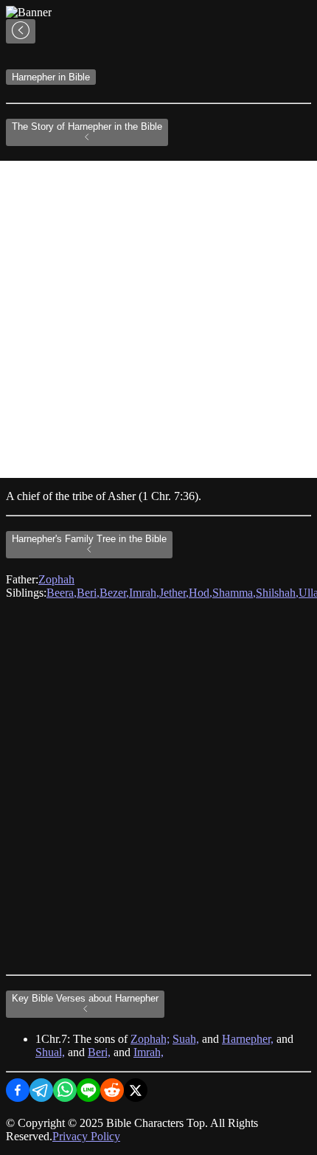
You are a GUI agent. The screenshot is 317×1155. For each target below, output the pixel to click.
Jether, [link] (174, 592)
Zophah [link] (56, 579)
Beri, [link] (88, 592)
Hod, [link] (200, 592)
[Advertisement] (158, 319)
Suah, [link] (186, 1039)
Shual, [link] (50, 1052)
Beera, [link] (61, 592)
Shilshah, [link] (277, 592)
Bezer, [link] (114, 592)
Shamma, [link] (234, 592)
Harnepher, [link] (248, 1039)
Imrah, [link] (144, 592)
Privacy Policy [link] (86, 1136)
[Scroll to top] (20, 31)
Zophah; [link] (150, 1039)
